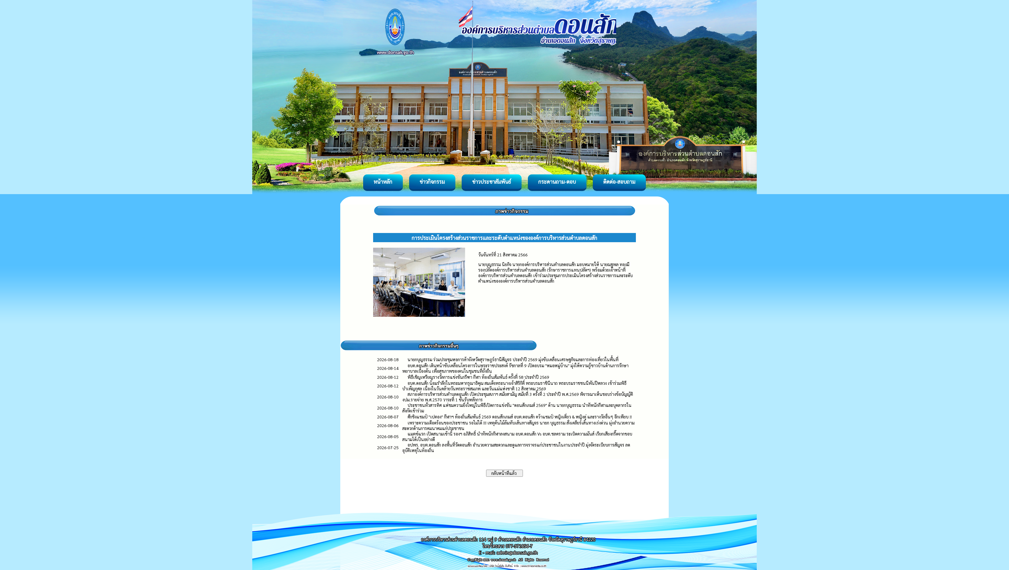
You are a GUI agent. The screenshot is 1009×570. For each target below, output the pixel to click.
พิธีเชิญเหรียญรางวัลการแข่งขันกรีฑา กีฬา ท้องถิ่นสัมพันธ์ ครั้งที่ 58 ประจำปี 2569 (478, 377)
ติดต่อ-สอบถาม (619, 181)
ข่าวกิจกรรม (432, 181)
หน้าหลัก (383, 181)
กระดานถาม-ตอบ (557, 181)
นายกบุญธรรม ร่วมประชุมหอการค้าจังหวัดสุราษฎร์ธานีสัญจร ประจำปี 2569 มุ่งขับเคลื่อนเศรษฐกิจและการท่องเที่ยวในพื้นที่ (513, 359)
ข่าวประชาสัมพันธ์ (491, 181)
